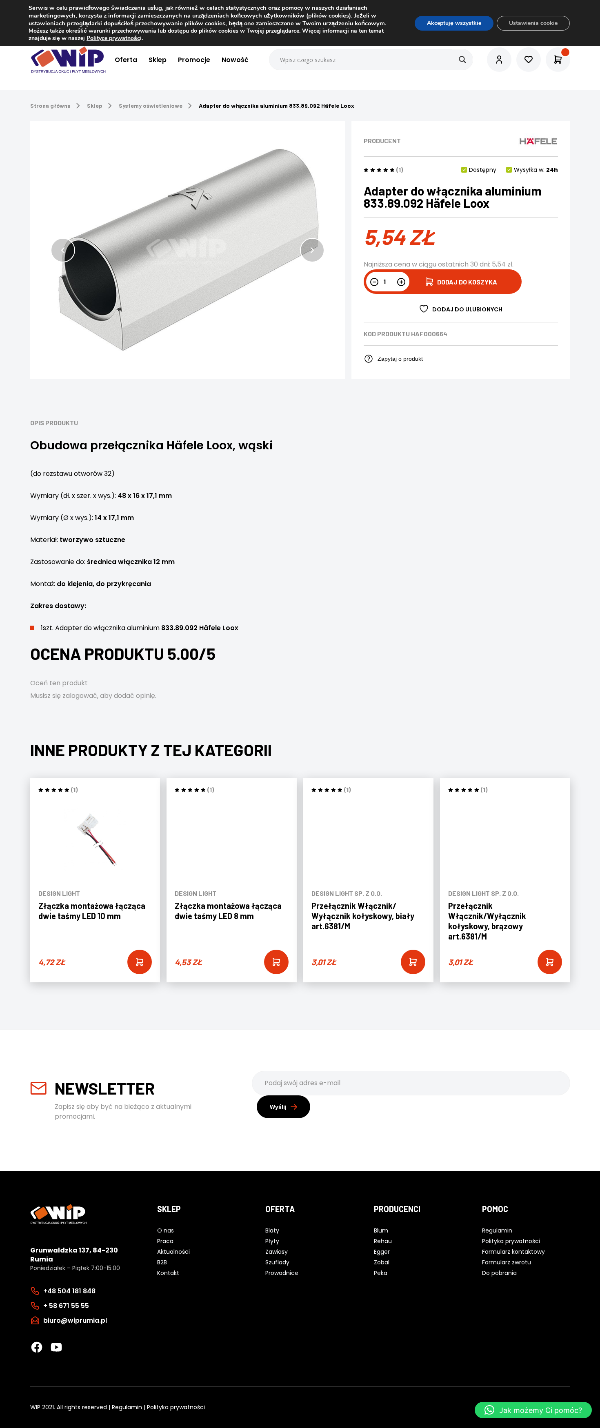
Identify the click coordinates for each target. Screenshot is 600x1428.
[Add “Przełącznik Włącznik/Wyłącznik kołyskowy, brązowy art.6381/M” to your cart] (550, 962)
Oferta (126, 59)
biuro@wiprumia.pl (75, 1320)
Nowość (235, 59)
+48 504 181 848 (69, 1291)
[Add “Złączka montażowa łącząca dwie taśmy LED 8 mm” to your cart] (276, 962)
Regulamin (127, 1407)
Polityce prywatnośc (113, 38)
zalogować (79, 695)
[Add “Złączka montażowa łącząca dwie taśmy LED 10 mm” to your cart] (139, 962)
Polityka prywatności (176, 1407)
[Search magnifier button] (462, 59)
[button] (63, 250)
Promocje (194, 59)
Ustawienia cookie (533, 23)
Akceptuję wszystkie (454, 23)
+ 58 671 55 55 (66, 1305)
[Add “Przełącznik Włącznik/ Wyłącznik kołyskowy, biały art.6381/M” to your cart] (413, 962)
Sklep (158, 59)
